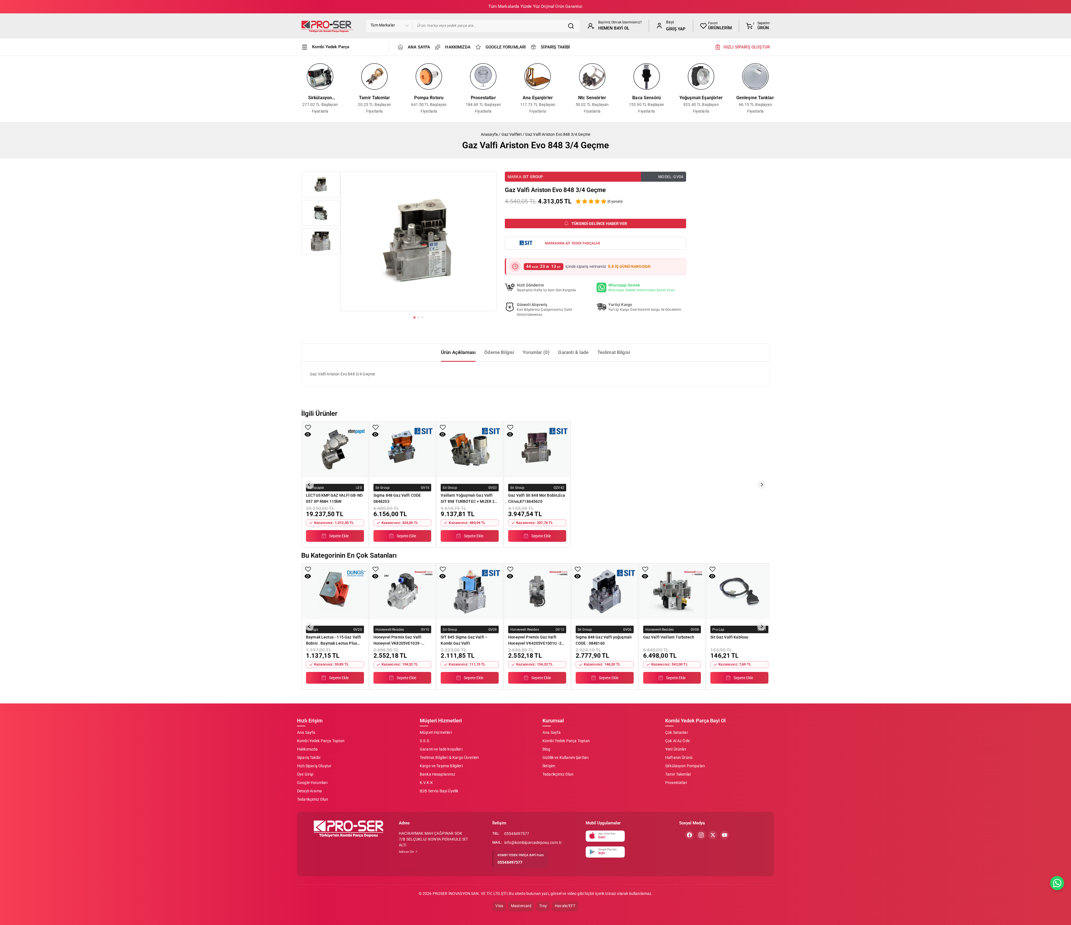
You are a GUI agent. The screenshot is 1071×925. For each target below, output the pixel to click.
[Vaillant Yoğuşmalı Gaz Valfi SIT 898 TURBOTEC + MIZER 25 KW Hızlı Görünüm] (442, 434)
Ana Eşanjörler (538, 97)
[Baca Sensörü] (646, 76)
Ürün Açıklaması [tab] (458, 352)
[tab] (414, 317)
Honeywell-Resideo (389, 629)
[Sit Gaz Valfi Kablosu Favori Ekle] (712, 569)
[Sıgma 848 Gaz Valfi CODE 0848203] (402, 449)
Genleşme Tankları (755, 97)
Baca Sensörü (646, 97)
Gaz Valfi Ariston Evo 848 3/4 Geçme (557, 134)
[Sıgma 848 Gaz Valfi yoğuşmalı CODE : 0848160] (604, 591)
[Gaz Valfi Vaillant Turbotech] (672, 591)
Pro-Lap (718, 629)
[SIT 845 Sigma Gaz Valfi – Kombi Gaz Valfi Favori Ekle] (442, 569)
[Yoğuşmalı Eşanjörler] (701, 76)
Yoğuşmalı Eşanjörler (701, 97)
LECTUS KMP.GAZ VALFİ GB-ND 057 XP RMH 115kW (334, 498)
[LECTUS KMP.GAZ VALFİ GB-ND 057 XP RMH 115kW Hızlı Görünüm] (307, 434)
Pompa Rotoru (428, 97)
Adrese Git (407, 852)
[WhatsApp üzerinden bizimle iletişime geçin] (1057, 883)
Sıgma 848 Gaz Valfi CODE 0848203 (397, 498)
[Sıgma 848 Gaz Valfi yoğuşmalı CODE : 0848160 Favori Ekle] (577, 569)
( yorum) (615, 201)
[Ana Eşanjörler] (537, 76)
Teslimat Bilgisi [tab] (613, 352)
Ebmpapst (316, 487)
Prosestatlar (483, 97)
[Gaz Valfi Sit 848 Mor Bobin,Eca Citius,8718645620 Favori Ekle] (510, 427)
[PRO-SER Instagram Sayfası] (701, 835)
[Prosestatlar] (483, 76)
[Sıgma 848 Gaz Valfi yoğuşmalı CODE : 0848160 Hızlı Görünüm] (577, 576)
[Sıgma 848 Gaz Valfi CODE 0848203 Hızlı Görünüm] (375, 434)
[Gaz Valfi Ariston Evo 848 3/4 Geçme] (418, 241)
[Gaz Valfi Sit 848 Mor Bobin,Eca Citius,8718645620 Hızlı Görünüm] (510, 434)
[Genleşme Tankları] (755, 76)
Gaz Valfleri (511, 134)
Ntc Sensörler (592, 97)
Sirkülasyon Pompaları (320, 98)
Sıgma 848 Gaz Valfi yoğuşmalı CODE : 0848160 (604, 640)
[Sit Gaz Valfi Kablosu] (739, 591)
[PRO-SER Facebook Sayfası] (689, 835)
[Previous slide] (298, 89)
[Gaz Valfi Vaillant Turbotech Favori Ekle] (645, 569)
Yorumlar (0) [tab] (536, 352)
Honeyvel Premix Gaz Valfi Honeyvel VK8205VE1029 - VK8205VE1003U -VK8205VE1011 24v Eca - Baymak (397, 640)
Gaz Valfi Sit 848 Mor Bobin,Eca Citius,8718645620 (536, 498)
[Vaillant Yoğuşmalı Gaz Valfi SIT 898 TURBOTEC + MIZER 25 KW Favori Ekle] (442, 427)
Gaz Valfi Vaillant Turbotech (668, 637)
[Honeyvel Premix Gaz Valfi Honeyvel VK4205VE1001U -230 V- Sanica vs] (537, 591)
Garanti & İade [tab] (573, 352)
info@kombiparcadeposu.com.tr (533, 842)
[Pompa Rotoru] (429, 76)
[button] (320, 184)
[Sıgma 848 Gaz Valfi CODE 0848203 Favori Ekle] (375, 427)
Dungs (313, 629)
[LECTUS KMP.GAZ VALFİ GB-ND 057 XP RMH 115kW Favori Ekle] (308, 427)
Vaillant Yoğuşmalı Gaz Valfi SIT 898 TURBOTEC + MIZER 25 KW (469, 498)
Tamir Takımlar (374, 97)
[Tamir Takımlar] (374, 76)
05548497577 (516, 833)
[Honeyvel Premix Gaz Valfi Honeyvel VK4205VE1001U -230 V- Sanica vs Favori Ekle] (510, 569)
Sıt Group (533, 176)
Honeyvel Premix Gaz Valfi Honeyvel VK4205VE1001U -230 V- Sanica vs (537, 640)
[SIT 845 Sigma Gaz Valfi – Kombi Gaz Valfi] (469, 591)
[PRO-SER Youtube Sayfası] (724, 835)
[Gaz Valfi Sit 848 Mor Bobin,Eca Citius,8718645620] (537, 449)
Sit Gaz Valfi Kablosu (729, 637)
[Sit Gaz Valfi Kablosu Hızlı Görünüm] (712, 576)
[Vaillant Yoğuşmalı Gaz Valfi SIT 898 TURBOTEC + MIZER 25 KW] (469, 449)
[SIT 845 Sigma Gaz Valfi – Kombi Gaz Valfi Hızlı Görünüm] (442, 576)
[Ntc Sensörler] (592, 76)
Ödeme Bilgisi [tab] (499, 352)
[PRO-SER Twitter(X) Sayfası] (712, 835)
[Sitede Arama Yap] (572, 26)
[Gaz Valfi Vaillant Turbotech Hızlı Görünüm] (645, 576)
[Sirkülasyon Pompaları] (320, 76)
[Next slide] (772, 89)
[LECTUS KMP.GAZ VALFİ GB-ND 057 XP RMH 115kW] (335, 449)
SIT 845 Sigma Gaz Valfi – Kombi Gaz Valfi (464, 640)
